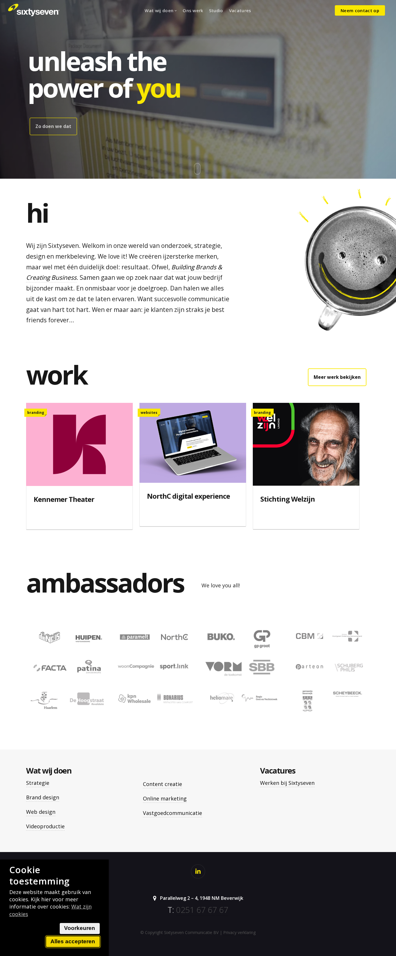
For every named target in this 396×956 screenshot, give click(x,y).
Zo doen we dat (53, 126)
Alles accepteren (72, 941)
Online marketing (165, 798)
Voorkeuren (79, 928)
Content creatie (162, 783)
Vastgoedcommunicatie (172, 812)
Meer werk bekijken (337, 377)
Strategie (37, 782)
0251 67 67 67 (202, 909)
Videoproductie (45, 826)
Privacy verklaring (239, 932)
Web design (40, 811)
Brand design (42, 797)
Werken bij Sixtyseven (287, 782)
